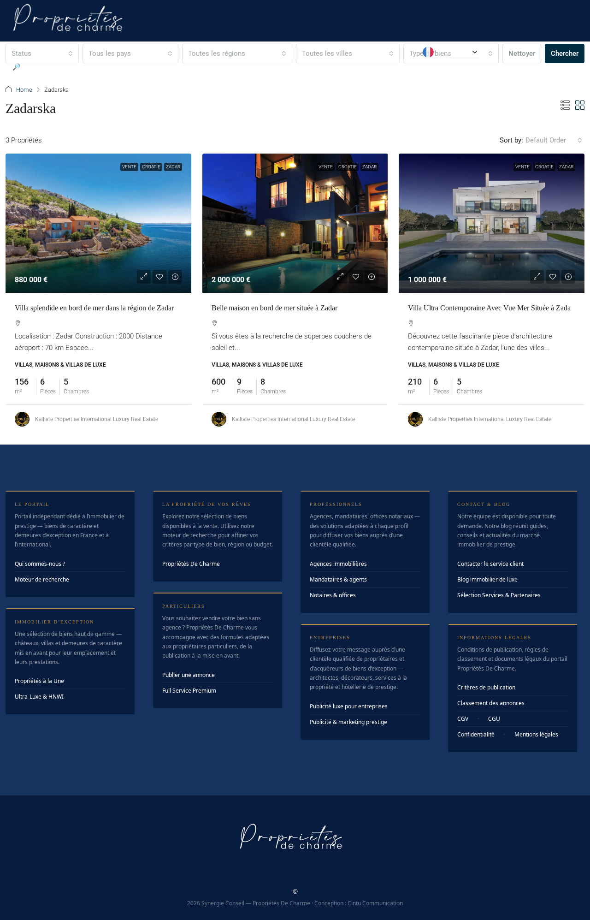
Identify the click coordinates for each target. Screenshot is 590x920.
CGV (462, 719)
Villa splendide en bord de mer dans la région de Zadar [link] (94, 308)
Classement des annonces (491, 703)
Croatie (151, 166)
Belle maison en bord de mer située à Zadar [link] (274, 308)
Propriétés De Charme (191, 564)
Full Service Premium (189, 690)
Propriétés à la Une (39, 681)
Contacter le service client (490, 564)
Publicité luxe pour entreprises (349, 706)
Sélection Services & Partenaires (499, 595)
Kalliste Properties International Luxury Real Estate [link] (96, 419)
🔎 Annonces (31, 67)
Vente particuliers (201, 67)
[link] (98, 223)
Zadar (173, 166)
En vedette (88, 67)
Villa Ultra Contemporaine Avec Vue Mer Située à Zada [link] (489, 308)
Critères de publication (486, 687)
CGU (494, 719)
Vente (129, 166)
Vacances (263, 67)
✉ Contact (392, 67)
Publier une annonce (188, 675)
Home (24, 89)
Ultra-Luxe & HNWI (39, 696)
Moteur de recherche (42, 579)
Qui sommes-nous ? (40, 564)
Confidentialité (476, 734)
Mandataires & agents (338, 579)
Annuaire (313, 67)
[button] (565, 105)
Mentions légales (536, 734)
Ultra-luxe (139, 67)
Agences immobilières (338, 564)
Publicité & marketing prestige (348, 722)
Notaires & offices (333, 595)
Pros (347, 67)
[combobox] (554, 140)
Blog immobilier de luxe (487, 579)
